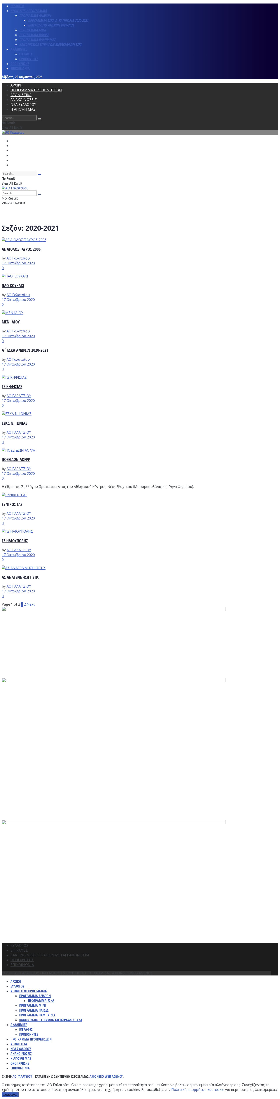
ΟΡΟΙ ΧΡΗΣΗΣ (19, 63)
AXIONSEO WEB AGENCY (132, 973)
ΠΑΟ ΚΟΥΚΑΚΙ (13, 285)
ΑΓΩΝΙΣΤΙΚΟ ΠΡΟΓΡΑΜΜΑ (28, 10)
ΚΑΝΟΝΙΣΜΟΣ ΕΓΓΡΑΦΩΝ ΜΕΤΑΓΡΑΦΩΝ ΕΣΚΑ (50, 44)
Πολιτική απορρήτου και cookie (198, 1089)
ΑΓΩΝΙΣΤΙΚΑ (21, 94)
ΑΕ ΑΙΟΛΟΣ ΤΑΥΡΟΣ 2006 (21, 249)
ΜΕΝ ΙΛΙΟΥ (11, 322)
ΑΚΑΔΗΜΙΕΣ (18, 49)
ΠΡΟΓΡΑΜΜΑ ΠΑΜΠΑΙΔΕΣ (37, 39)
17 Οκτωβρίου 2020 (18, 263)
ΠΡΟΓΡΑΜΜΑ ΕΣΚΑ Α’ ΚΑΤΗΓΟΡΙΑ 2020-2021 (58, 20)
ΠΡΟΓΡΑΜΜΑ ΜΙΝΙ (32, 30)
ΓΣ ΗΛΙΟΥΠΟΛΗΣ (15, 540)
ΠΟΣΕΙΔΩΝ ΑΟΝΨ (16, 459)
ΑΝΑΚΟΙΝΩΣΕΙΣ (23, 99)
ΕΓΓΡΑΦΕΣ (26, 54)
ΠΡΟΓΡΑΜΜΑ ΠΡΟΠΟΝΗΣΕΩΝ (36, 90)
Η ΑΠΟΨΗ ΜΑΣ (22, 109)
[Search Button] (39, 119)
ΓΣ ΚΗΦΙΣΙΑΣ (12, 386)
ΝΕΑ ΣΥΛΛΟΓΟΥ (23, 104)
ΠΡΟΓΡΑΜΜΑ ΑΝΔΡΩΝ (35, 15)
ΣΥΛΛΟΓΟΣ (17, 6)
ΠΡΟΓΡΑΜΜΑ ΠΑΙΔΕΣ (34, 34)
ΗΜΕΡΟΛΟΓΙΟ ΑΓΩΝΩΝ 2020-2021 (51, 25)
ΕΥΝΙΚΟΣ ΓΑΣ (12, 504)
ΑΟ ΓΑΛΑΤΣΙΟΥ (19, 395)
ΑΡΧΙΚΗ (16, 85)
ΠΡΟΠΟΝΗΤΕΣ (28, 59)
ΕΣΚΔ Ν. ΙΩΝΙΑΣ (14, 423)
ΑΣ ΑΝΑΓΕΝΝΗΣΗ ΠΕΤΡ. (20, 577)
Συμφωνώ (10, 1095)
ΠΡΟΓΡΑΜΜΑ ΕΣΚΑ (41, 1000)
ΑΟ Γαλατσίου (18, 258)
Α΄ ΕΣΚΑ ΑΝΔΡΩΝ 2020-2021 (25, 350)
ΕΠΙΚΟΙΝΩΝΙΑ (20, 68)
